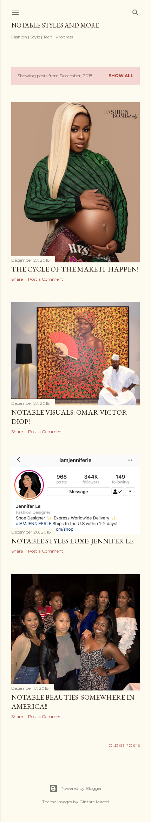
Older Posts (124, 745)
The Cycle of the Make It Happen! (74, 269)
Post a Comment (45, 279)
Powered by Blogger (81, 788)
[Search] (135, 11)
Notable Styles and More (55, 25)
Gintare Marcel (94, 801)
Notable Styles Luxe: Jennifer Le (72, 541)
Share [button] (17, 279)
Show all (121, 75)
